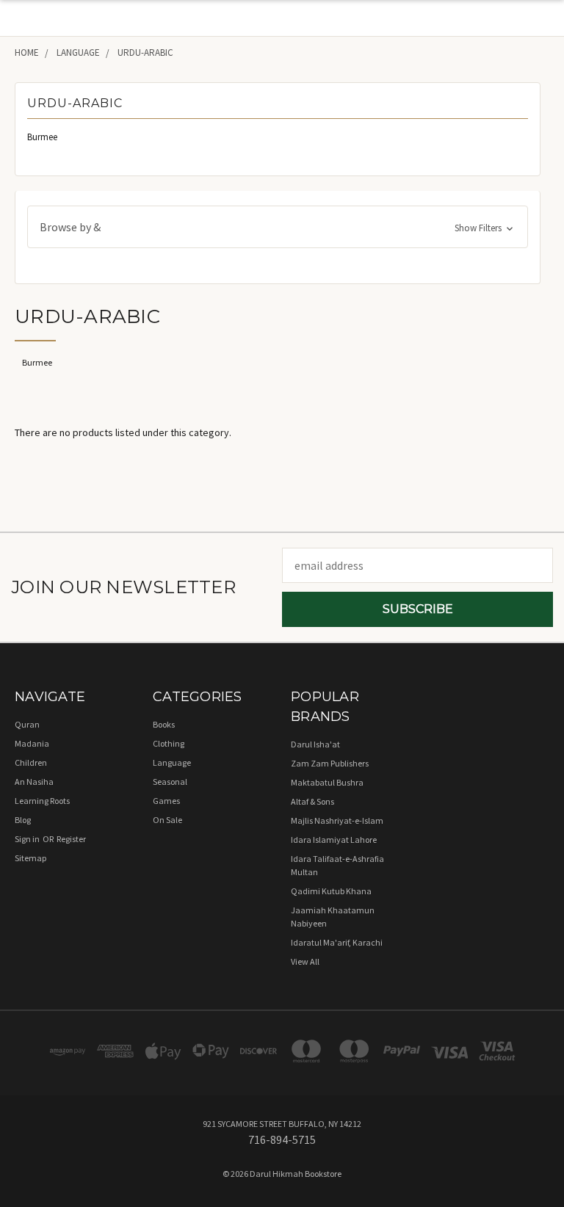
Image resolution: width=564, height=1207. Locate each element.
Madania (32, 743)
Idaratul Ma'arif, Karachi (337, 942)
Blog (23, 819)
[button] (277, 227)
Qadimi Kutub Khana (331, 890)
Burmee (42, 137)
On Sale (167, 819)
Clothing (168, 743)
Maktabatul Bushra (327, 782)
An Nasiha (34, 781)
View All (305, 961)
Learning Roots (42, 800)
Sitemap (30, 857)
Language (172, 762)
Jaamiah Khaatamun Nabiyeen (333, 917)
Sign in (28, 838)
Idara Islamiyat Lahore (334, 839)
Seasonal (170, 781)
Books (164, 724)
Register (71, 838)
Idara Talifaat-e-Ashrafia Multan (337, 865)
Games (166, 800)
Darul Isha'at (315, 744)
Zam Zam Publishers (330, 763)
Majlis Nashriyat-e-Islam (337, 820)
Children (31, 762)
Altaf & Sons (312, 801)
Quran (27, 724)
